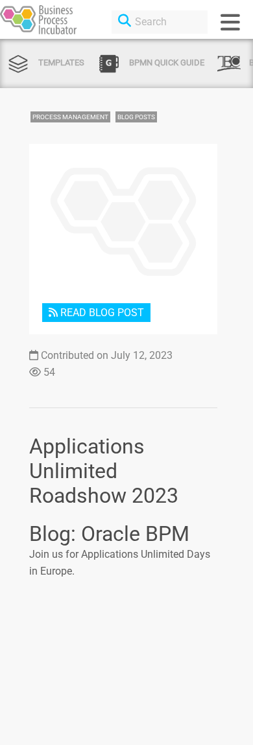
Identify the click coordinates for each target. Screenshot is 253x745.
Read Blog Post (101, 312)
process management (70, 116)
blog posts (136, 116)
